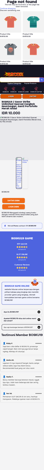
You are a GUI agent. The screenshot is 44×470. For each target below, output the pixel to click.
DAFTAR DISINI (14, 200)
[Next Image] (42, 138)
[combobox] (20, 80)
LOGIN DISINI (13, 207)
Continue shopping (8, 8)
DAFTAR (33, 96)
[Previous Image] (2, 138)
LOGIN (11, 96)
